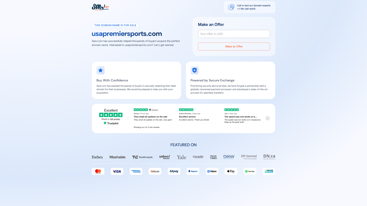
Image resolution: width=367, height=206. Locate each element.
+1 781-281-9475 (246, 8)
